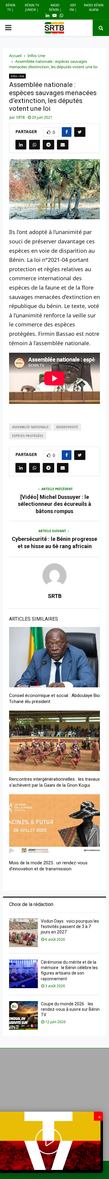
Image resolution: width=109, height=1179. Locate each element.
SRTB (20, 117)
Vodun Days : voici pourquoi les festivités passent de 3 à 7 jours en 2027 (70, 926)
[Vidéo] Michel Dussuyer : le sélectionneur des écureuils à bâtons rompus (54, 504)
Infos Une (17, 76)
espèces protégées (27, 436)
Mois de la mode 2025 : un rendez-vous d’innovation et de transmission (48, 866)
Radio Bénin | (55, 7)
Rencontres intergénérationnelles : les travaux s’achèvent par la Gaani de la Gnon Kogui (54, 782)
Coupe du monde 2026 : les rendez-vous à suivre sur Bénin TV (70, 1009)
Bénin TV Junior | (32, 7)
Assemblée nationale (30, 427)
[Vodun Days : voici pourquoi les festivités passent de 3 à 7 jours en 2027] (23, 932)
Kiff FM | (73, 7)
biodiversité (67, 427)
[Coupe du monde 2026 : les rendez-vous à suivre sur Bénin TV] (23, 1015)
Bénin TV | (10, 7)
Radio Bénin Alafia (94, 7)
